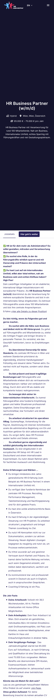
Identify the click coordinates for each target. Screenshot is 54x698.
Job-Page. (36, 688)
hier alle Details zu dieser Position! (30, 311)
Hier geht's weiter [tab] (29, 234)
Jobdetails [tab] (9, 234)
